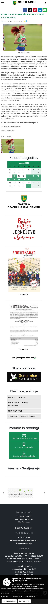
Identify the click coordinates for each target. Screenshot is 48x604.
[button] (4, 493)
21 (28, 179)
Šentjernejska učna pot (23, 357)
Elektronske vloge (24, 391)
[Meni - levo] (2, 2)
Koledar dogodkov (24, 158)
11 (14, 176)
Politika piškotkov (29, 596)
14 (28, 176)
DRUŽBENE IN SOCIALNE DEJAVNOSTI (18, 404)
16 (38, 176)
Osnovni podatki (24, 512)
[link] (25, 10)
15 (33, 176)
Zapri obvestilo (24, 601)
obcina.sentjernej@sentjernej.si (25, 540)
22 (33, 179)
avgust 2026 (24, 163)
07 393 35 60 (25, 537)
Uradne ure (24, 548)
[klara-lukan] (12, 146)
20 (24, 179)
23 (38, 179)
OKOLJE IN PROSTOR (17, 397)
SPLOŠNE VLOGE (15, 411)
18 (14, 179)
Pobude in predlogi (24, 428)
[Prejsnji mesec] (10, 163)
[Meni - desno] (45, 2)
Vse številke (23, 294)
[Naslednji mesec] (38, 163)
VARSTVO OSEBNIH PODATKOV (21, 416)
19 (19, 179)
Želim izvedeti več (9, 601)
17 (10, 179)
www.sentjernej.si (25, 543)
